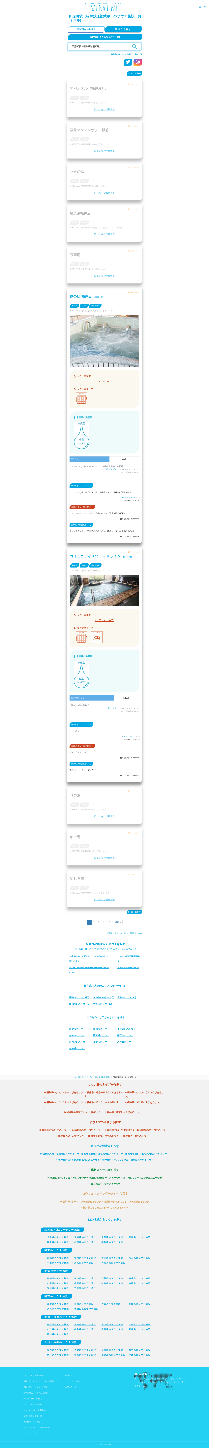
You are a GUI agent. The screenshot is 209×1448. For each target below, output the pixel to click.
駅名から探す (123, 29)
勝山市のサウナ (101, 1029)
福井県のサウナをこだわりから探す (105, 37)
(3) (79, 1004)
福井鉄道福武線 (105, 1077)
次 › (109, 922)
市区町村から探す (86, 29)
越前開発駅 (95, 305)
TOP (74, 1077)
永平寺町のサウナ (126, 1029)
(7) (103, 997)
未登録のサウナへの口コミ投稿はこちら (124, 933)
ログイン (203, 7)
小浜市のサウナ (101, 1042)
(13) (79, 997)
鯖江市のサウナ (125, 1035)
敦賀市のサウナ (77, 1029)
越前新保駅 (95, 565)
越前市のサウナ (77, 1035)
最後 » (118, 922)
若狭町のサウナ (125, 1042)
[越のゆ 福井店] (104, 365)
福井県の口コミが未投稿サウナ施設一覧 (126, 54)
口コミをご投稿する (104, 109)
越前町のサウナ (77, 1048)
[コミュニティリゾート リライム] (104, 604)
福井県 (74, 97)
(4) (126, 997)
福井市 (84, 97)
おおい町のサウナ (78, 1042)
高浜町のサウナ (101, 1035)
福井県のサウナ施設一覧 (87, 1077)
